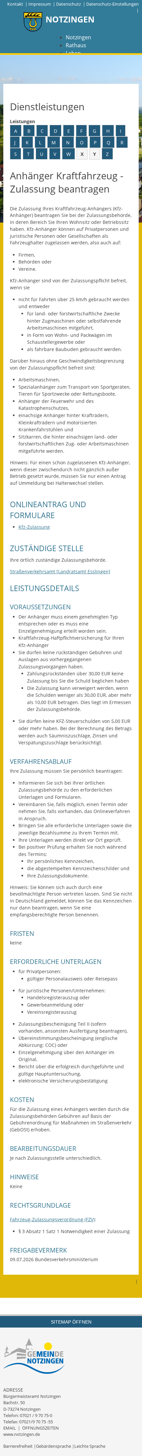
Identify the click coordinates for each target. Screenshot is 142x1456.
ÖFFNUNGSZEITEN (40, 1428)
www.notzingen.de (21, 1434)
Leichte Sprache (89, 1446)
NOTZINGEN (70, 19)
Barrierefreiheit (18, 1446)
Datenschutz (68, 4)
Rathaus (76, 45)
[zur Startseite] (33, 22)
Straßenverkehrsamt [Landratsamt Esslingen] (60, 571)
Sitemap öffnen (71, 1322)
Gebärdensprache (53, 1446)
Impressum (39, 4)
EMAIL (9, 1428)
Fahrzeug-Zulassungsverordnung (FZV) (52, 1219)
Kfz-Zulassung (34, 527)
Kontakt (15, 4)
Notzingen (78, 37)
